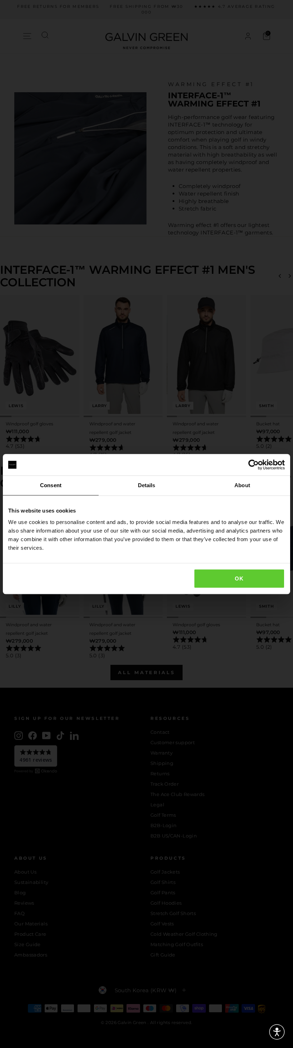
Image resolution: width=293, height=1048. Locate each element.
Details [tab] (146, 485)
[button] (277, 1032)
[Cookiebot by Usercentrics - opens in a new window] (253, 464)
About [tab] (242, 485)
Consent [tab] (50, 485)
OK (239, 578)
